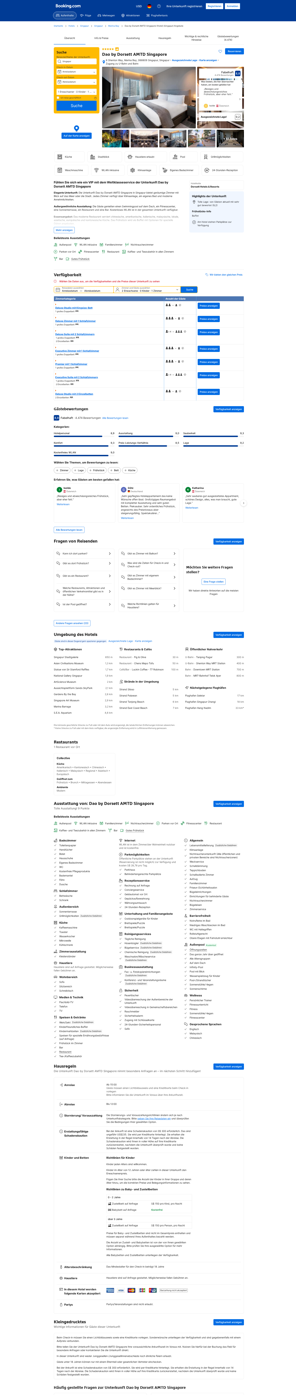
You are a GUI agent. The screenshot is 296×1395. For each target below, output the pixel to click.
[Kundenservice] (159, 6)
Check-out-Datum (65, 77)
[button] (77, 92)
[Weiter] (240, 99)
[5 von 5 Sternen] (108, 49)
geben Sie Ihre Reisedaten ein (154, 1118)
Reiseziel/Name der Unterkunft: (73, 57)
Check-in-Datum (65, 67)
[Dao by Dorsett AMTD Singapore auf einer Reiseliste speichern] (220, 51)
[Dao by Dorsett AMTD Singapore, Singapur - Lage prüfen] (104, 62)
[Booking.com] (68, 6)
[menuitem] (65, 15)
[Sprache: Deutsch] (149, 6)
